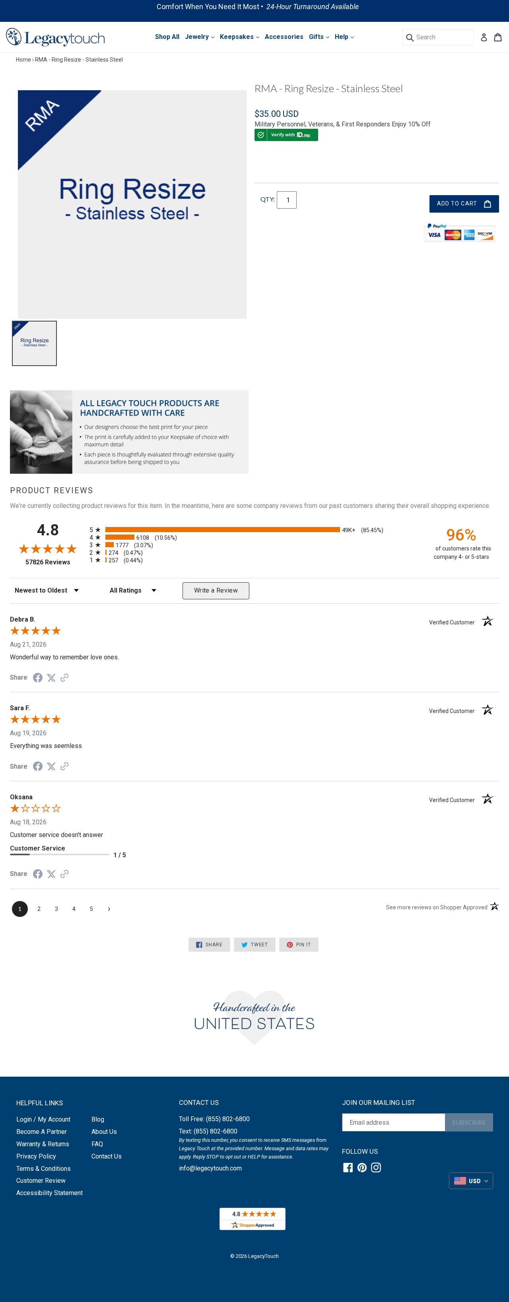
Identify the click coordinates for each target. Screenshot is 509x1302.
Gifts (317, 37)
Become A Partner (41, 1131)
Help (342, 37)
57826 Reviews (55, 562)
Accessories (284, 37)
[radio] (254, 529)
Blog (97, 1119)
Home (23, 59)
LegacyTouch (263, 1256)
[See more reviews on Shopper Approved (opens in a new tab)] (64, 678)
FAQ (97, 1144)
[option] (254, 6)
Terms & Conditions (43, 1168)
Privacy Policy (36, 1156)
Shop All (167, 37)
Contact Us (106, 1156)
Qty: (267, 199)
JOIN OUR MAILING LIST (378, 1102)
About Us (104, 1131)
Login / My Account (43, 1119)
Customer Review (41, 1180)
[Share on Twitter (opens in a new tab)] (51, 678)
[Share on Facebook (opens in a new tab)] (38, 678)
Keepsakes (237, 37)
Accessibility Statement (49, 1193)
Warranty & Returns (42, 1144)
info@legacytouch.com (210, 1168)
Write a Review (216, 590)
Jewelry (197, 37)
